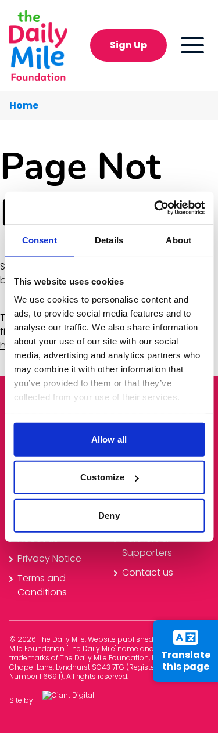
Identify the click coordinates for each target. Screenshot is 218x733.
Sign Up (128, 45)
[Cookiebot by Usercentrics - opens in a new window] (155, 207)
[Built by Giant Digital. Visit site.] (77, 701)
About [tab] (178, 240)
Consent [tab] (39, 240)
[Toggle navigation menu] (192, 45)
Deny (108, 515)
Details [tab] (109, 240)
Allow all (109, 439)
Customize (102, 477)
